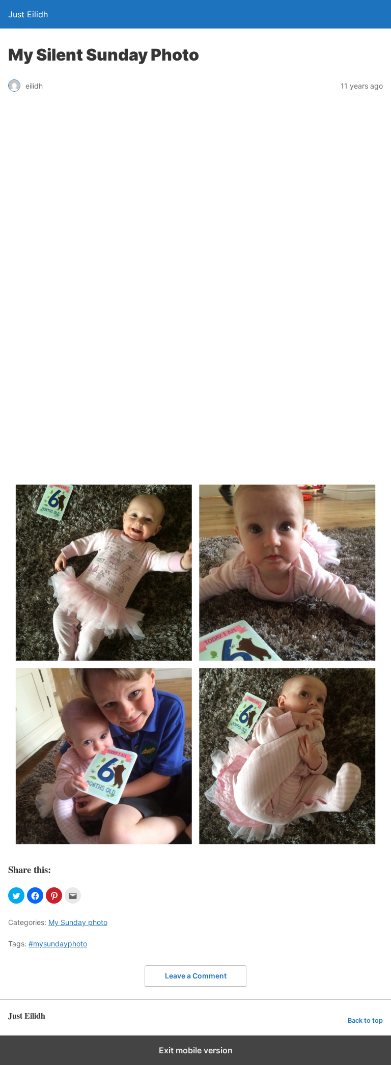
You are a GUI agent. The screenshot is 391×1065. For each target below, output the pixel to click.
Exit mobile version (196, 1050)
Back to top (365, 1020)
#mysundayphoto (58, 943)
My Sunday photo (77, 922)
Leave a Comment (196, 975)
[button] (16, 895)
